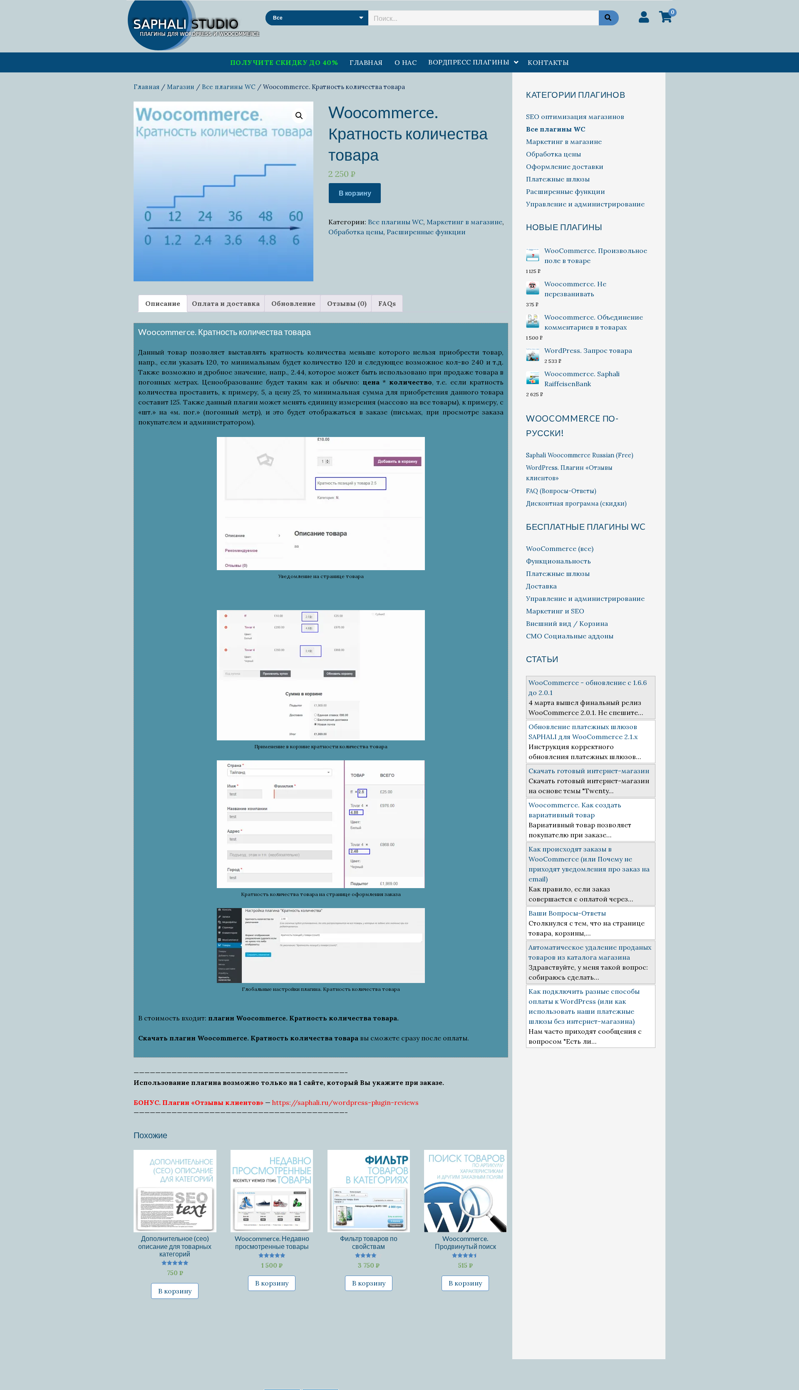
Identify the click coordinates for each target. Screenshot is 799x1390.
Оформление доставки (564, 166)
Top (779, 1370)
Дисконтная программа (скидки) (576, 503)
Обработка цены (355, 232)
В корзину (355, 193)
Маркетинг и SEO (555, 611)
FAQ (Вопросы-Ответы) (561, 491)
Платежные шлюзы (558, 179)
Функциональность (558, 561)
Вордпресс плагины (468, 62)
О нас (406, 62)
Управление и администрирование (585, 204)
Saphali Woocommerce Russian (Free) (579, 455)
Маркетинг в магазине (464, 222)
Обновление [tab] (293, 303)
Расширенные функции (426, 232)
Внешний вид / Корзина (567, 623)
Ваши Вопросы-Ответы (567, 913)
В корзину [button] (174, 1291)
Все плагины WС (229, 87)
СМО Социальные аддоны (569, 636)
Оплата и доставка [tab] (226, 303)
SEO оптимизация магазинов (575, 116)
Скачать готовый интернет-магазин (589, 771)
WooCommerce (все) (559, 548)
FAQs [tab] (387, 303)
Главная (366, 62)
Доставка (541, 586)
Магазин (180, 87)
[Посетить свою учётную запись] (644, 17)
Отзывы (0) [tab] (347, 303)
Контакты (548, 62)
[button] (299, 115)
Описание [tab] (162, 303)
